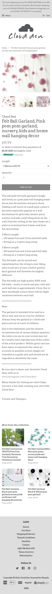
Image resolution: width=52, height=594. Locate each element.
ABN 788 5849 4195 (26, 548)
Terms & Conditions (26, 537)
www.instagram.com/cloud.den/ (19, 376)
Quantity (7, 172)
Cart (48, 16)
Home (4, 48)
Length (6, 161)
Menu (8, 16)
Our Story (26, 530)
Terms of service (26, 552)
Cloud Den (25, 578)
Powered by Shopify (40, 578)
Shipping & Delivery (26, 534)
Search (26, 527)
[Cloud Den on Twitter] (17, 569)
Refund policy (26, 555)
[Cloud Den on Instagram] (34, 569)
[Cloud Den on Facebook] (23, 569)
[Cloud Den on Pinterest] (29, 569)
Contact (26, 545)
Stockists (26, 541)
